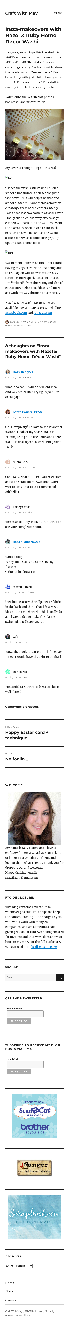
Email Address (14, 1008)
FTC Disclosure (33, 1311)
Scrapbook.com (16, 312)
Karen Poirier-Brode (28, 412)
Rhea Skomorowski (26, 542)
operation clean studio (18, 325)
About (9, 1291)
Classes (10, 1300)
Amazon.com (43, 312)
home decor (49, 321)
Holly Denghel (23, 372)
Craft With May (21, 13)
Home (9, 1283)
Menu (58, 13)
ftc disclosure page (44, 946)
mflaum (15, 321)
